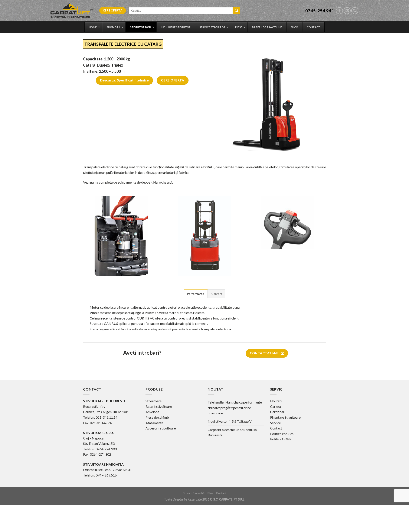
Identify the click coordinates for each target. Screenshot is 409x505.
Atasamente (154, 423)
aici (169, 182)
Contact (276, 428)
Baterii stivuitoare (158, 406)
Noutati (276, 401)
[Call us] (354, 10)
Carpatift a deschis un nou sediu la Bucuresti (232, 432)
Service (275, 423)
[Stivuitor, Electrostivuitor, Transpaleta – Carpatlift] (71, 10)
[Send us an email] (347, 10)
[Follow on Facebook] (339, 10)
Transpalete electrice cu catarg (105, 167)
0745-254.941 (319, 10)
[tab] (196, 293)
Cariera (275, 406)
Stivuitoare (153, 401)
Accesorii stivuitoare (160, 428)
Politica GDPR (280, 439)
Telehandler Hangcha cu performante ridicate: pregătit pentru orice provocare (235, 407)
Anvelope (152, 412)
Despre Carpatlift (194, 493)
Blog (210, 493)
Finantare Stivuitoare (285, 417)
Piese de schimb (157, 417)
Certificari (277, 412)
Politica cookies (282, 434)
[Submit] (236, 10)
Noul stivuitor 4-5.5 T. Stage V (230, 421)
